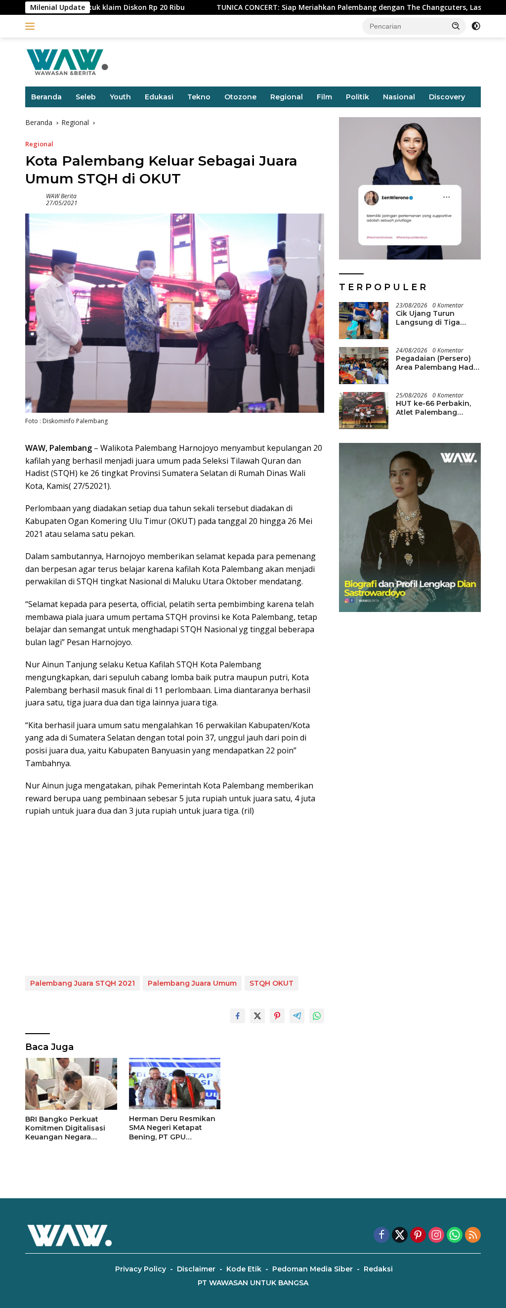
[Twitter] (400, 1235)
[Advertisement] (174, 897)
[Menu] (32, 26)
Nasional (399, 96)
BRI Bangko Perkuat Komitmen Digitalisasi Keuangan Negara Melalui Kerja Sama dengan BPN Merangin (66, 1128)
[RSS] (473, 1235)
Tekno (199, 96)
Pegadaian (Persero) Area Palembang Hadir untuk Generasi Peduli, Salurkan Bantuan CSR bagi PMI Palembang (437, 363)
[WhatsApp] (455, 1235)
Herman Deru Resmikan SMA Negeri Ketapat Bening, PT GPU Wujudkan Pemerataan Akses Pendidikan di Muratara (172, 1127)
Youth (120, 96)
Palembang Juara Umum (192, 983)
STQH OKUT (272, 983)
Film (324, 96)
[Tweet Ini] (257, 1015)
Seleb (86, 96)
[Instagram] (436, 1235)
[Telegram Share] (297, 1015)
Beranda (46, 96)
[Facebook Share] (237, 1015)
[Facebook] (381, 1235)
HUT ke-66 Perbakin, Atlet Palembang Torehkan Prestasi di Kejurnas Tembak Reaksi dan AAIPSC (434, 408)
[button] (456, 26)
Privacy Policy (140, 1268)
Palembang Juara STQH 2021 (82, 983)
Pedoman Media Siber (312, 1268)
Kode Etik (243, 1268)
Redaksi (378, 1268)
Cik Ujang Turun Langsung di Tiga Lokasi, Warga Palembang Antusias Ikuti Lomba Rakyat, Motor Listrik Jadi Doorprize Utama (433, 318)
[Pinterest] (418, 1235)
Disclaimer (196, 1268)
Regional (286, 96)
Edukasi (159, 96)
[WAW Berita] (67, 61)
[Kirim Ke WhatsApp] (316, 1015)
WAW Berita (61, 196)
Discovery (447, 96)
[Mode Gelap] (476, 26)
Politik (357, 96)
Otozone (240, 96)
